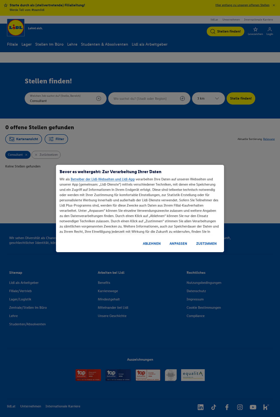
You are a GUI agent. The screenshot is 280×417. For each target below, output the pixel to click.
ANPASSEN (178, 243)
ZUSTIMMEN (206, 243)
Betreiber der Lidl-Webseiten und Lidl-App (103, 179)
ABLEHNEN (152, 243)
